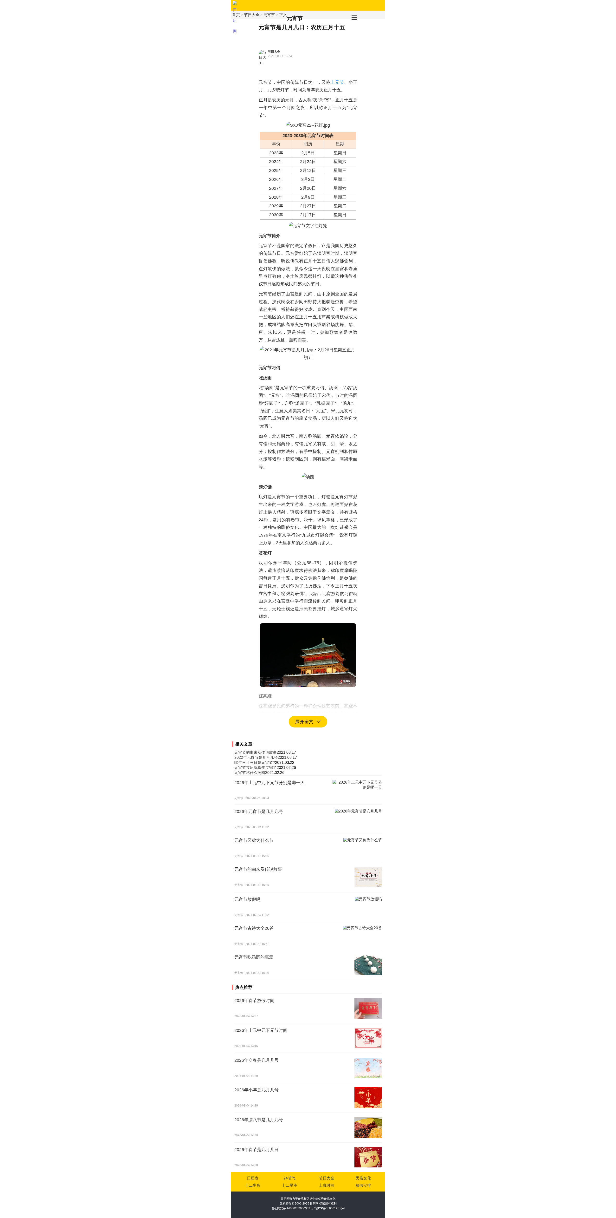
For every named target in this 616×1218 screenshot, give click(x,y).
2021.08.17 (286, 752)
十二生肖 (252, 1185)
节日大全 (251, 15)
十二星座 (289, 1185)
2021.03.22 (284, 762)
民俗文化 (363, 1178)
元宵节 (295, 18)
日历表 (252, 1178)
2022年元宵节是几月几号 (256, 757)
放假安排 (363, 1185)
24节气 (289, 1178)
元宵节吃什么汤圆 (249, 773)
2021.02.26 (286, 768)
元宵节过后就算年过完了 (255, 768)
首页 (236, 15)
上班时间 (326, 1185)
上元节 (337, 82)
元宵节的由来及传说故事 (255, 752)
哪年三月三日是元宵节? (254, 762)
